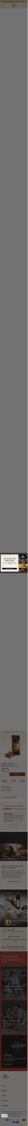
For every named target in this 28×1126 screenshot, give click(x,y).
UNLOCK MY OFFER (9, 568)
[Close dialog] (25, 555)
